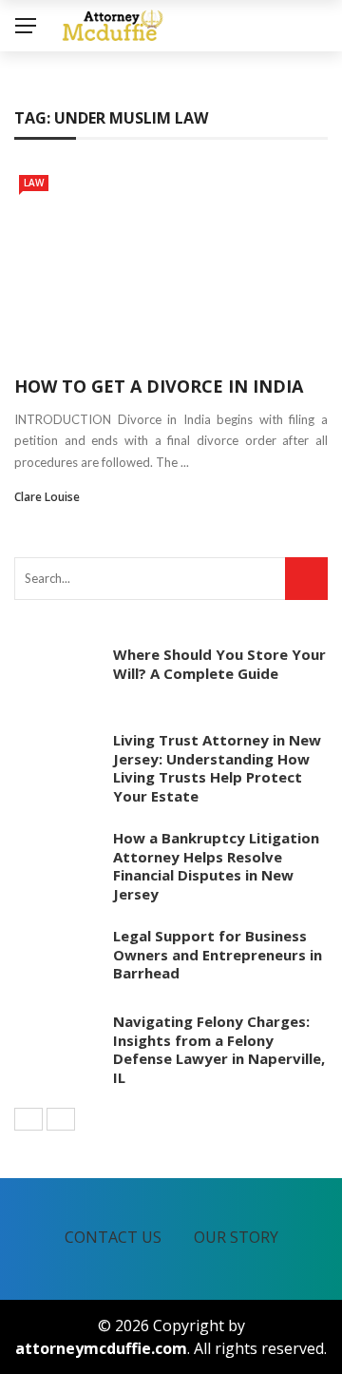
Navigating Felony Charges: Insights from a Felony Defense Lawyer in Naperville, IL (219, 1049)
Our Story (236, 1237)
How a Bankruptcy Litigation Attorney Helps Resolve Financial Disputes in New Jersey (216, 865)
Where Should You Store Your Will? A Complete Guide (219, 664)
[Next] (61, 1119)
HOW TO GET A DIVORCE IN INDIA (158, 386)
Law (34, 182)
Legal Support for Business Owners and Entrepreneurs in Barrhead (217, 954)
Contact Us (113, 1237)
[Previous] (28, 1119)
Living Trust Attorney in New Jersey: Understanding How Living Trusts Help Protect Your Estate (217, 767)
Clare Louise (47, 497)
